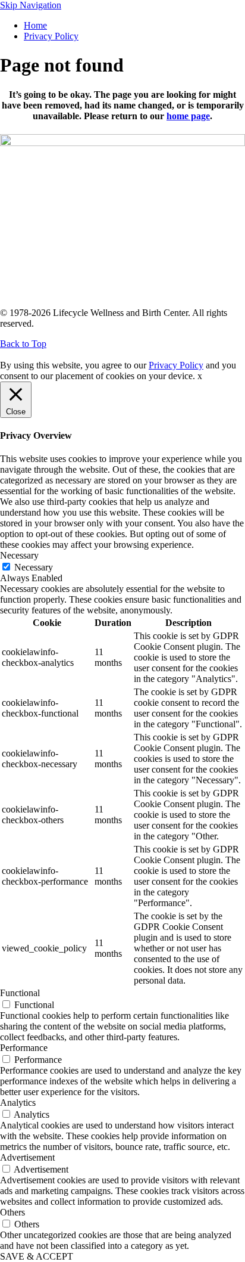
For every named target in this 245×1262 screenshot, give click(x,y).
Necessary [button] (19, 555)
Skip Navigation (30, 5)
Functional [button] (20, 993)
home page (188, 116)
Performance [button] (24, 1048)
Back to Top (23, 344)
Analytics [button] (18, 1102)
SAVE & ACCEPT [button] (36, 1256)
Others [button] (12, 1212)
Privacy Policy (51, 36)
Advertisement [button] (27, 1157)
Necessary (33, 567)
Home (35, 25)
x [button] (199, 376)
